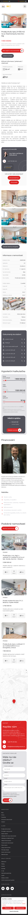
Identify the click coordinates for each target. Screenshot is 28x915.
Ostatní (3, 821)
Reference (3, 861)
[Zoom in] (26, 670)
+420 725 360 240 (12, 161)
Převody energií (5, 849)
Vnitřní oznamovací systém (7, 880)
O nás (2, 870)
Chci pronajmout (14, 177)
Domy (2, 815)
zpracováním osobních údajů (11, 411)
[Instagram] (7, 888)
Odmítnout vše (20, 908)
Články (3, 864)
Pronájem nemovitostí (6, 831)
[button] (14, 701)
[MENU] (25, 6)
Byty (2, 812)
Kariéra (3, 866)
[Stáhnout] (24, 339)
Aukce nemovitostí (5, 852)
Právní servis (4, 845)
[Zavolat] (4, 161)
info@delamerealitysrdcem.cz (16, 746)
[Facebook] (3, 888)
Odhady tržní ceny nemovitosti (8, 836)
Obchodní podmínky (6, 873)
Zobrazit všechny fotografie (10, 246)
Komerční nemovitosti (6, 819)
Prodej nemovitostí (6, 829)
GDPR (2, 875)
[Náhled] (22, 339)
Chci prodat (14, 182)
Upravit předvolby (14, 911)
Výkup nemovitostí (5, 847)
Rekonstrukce (4, 854)
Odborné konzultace (6, 840)
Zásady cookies (5, 877)
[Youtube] (12, 888)
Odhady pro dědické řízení (7, 838)
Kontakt (3, 868)
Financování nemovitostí (7, 843)
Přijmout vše (8, 908)
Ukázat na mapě (7, 55)
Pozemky (3, 817)
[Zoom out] (26, 672)
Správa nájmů (4, 833)
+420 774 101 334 (12, 742)
